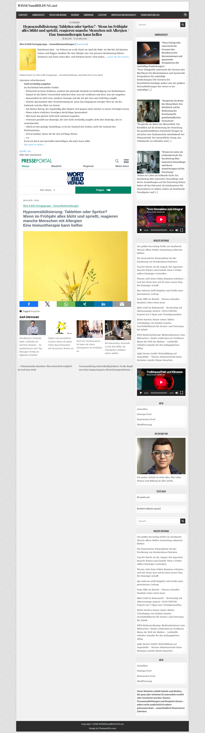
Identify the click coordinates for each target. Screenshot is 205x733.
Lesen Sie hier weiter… (118, 57)
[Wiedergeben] (140, 230)
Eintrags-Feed (144, 414)
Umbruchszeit (38, 14)
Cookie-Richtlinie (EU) (150, 14)
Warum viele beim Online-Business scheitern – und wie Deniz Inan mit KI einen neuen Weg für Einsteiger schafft (161, 282)
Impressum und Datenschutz (123, 14)
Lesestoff (102, 14)
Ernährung (88, 14)
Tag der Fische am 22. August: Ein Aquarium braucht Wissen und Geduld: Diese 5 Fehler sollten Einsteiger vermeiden (160, 270)
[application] (161, 219)
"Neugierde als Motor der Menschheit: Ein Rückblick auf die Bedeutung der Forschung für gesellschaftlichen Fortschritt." (173, 110)
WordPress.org (144, 424)
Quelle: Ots (25, 151)
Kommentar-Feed (146, 419)
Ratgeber (75, 14)
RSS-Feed (68, 39)
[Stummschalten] (176, 230)
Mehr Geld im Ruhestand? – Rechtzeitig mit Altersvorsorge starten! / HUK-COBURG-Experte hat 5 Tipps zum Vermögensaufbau (159, 311)
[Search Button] (185, 15)
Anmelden (142, 409)
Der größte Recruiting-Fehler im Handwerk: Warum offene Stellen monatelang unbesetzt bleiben (159, 249)
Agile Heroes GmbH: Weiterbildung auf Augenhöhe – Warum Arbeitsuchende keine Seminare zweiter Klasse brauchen (159, 356)
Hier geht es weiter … (34, 144)
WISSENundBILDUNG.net (37, 5)
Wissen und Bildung (57, 14)
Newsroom (81, 44)
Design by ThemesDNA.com (102, 728)
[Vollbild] (181, 230)
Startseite (22, 14)
